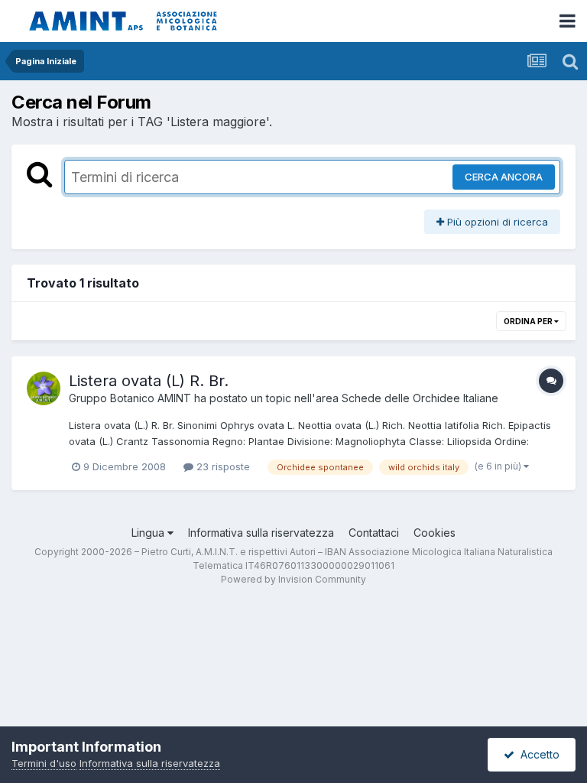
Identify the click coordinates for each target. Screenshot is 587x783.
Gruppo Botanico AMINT (130, 398)
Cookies (434, 532)
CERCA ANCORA (504, 177)
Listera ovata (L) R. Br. (149, 381)
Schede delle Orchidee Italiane (420, 398)
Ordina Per (529, 321)
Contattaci (374, 532)
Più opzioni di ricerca (496, 222)
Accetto (536, 754)
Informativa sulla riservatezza (261, 532)
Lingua (149, 532)
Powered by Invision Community (293, 579)
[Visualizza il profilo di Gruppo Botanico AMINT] (43, 388)
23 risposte (221, 466)
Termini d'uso (43, 763)
